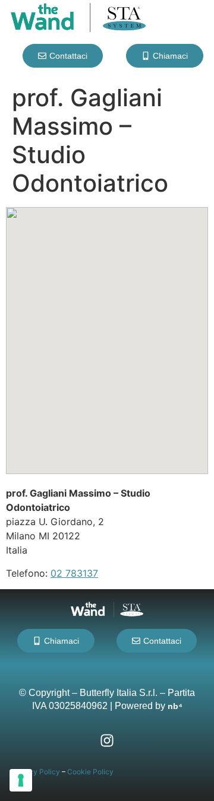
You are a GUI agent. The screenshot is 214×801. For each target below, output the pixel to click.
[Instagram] (107, 740)
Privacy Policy (36, 771)
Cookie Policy (90, 771)
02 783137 (74, 573)
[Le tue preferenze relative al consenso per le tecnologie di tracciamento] (21, 780)
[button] (107, 330)
